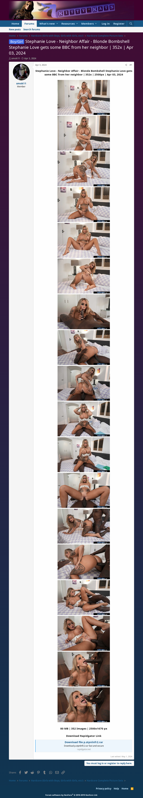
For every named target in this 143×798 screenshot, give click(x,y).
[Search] (130, 23)
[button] (57, 23)
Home (15, 23)
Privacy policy (103, 788)
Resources (68, 23)
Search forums (31, 29)
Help (116, 788)
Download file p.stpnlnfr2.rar (84, 742)
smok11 (15, 58)
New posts (15, 29)
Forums (29, 23)
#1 (131, 64)
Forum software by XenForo (71, 795)
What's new (47, 23)
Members (87, 23)
